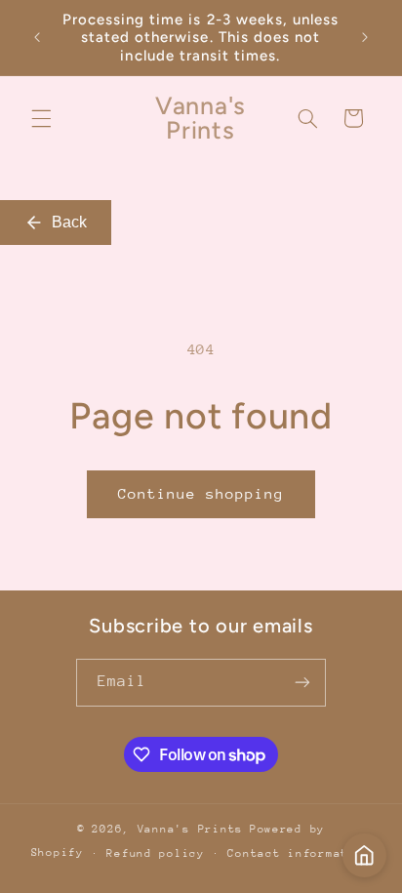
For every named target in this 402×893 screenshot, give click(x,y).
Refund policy (155, 853)
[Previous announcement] (37, 38)
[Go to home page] (364, 855)
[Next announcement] (364, 38)
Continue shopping (201, 493)
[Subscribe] (302, 683)
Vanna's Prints (190, 829)
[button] (41, 118)
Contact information (299, 853)
